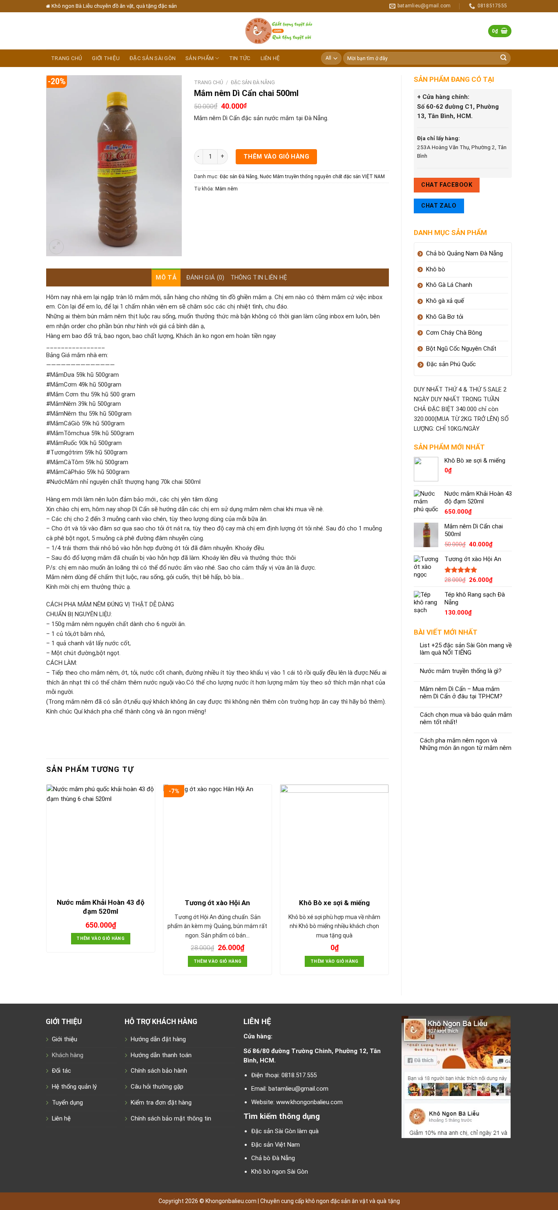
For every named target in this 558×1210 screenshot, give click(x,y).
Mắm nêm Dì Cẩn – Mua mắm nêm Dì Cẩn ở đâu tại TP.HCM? (461, 693)
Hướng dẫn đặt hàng (158, 1039)
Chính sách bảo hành (159, 1070)
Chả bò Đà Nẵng (273, 1158)
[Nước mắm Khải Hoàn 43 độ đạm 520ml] (101, 839)
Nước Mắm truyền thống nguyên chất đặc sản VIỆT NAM (322, 176)
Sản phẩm (199, 58)
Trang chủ (66, 58)
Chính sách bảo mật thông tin (171, 1118)
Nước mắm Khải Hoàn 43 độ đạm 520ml (101, 906)
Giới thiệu (106, 58)
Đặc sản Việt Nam (275, 1144)
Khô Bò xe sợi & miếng (334, 903)
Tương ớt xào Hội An (217, 903)
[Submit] (503, 58)
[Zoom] (56, 246)
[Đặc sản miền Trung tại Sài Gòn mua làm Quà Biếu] (279, 31)
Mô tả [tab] (166, 277)
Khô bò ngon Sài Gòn (279, 1171)
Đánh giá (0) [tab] (205, 277)
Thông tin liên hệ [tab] (259, 277)
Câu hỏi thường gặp (157, 1086)
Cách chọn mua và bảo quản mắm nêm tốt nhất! (466, 718)
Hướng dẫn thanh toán (161, 1055)
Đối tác (61, 1070)
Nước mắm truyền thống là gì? (461, 671)
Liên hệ (270, 58)
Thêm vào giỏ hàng (276, 156)
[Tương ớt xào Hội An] (217, 839)
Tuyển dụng (67, 1102)
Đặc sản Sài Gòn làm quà (285, 1131)
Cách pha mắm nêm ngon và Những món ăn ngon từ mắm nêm (465, 744)
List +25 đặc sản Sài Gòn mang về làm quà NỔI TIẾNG (466, 649)
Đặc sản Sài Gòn (152, 58)
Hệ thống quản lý (74, 1086)
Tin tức (240, 58)
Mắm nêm (226, 189)
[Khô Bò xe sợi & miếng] (334, 839)
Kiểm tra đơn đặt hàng (161, 1102)
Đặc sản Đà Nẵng (253, 82)
